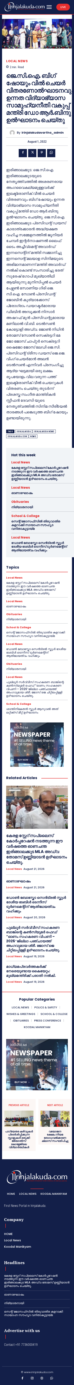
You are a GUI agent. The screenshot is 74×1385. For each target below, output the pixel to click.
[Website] (42, 1379)
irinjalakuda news (44, 431)
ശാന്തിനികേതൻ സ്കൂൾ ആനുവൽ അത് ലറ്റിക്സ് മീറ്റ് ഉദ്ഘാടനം (32, 710)
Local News (17, 61)
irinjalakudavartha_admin (43, 132)
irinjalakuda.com (17, 436)
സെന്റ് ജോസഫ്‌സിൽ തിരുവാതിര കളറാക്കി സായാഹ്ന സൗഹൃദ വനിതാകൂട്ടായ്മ (35, 525)
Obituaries (20, 501)
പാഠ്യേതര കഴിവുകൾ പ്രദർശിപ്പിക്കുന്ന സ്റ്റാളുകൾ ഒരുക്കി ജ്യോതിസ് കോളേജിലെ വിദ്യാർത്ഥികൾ (19, 1139)
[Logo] (24, 7)
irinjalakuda (24, 431)
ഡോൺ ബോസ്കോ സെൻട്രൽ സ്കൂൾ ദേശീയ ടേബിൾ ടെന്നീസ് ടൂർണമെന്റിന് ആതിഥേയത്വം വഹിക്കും (39, 546)
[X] (32, 153)
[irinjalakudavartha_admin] (13, 132)
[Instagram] (32, 1379)
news (33, 436)
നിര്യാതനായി (22, 507)
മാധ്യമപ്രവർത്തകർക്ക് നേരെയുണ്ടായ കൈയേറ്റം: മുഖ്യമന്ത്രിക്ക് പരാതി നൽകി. (31, 971)
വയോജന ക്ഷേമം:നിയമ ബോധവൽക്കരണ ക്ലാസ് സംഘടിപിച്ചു (55, 1136)
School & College (25, 515)
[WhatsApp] (51, 153)
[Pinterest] (42, 153)
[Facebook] (23, 153)
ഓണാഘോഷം (22, 493)
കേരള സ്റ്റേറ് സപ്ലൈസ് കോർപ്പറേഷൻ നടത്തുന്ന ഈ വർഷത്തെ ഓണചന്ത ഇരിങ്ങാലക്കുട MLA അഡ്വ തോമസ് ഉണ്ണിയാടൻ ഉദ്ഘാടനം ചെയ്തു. (39, 473)
